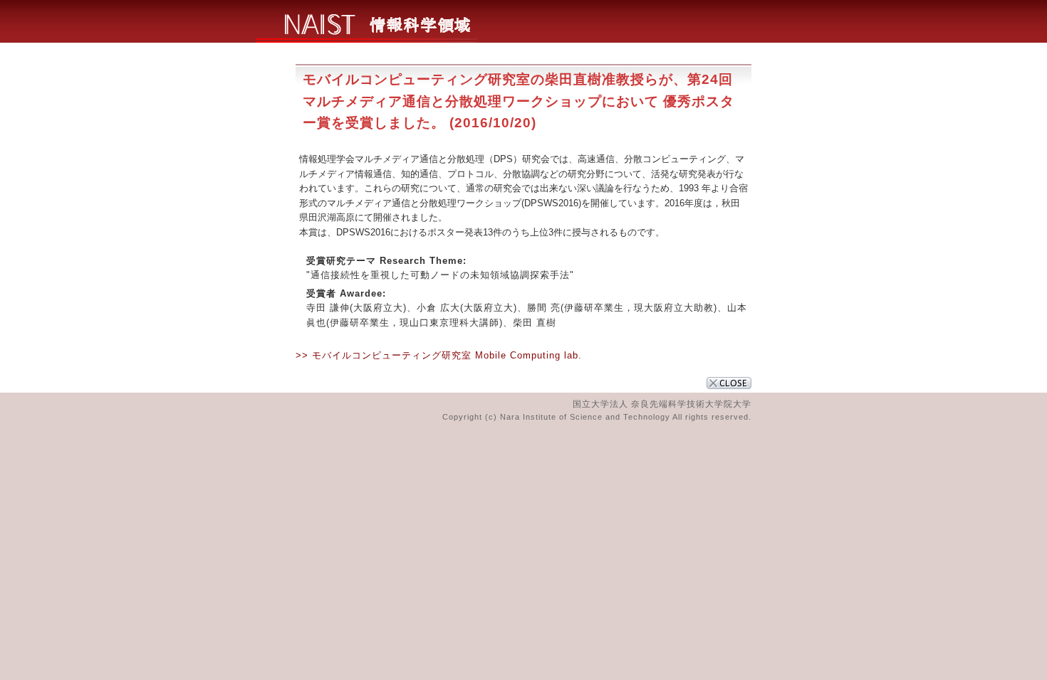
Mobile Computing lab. (528, 355)
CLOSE (729, 383)
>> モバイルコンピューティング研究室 (384, 355)
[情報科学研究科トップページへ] (367, 39)
